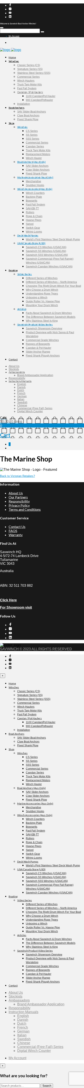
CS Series (32, 131)
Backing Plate (34, 196)
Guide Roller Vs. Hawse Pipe (43, 301)
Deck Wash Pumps (27, 235)
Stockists (14, 369)
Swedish (22, 402)
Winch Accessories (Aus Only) (34, 189)
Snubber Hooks (35, 185)
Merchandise (33, 181)
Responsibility (17, 378)
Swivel (30, 223)
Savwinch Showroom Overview (44, 328)
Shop (11, 123)
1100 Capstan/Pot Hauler (40, 96)
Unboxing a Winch (36, 297)
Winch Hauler (34, 158)
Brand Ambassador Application (35, 375)
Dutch (20, 390)
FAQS (13, 531)
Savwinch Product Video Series (35, 324)
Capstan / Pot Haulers (30, 92)
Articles (21, 309)
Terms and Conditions (25, 509)
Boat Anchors (16, 107)
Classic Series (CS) (28, 65)
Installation (23, 103)
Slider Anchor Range (38, 351)
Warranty (16, 535)
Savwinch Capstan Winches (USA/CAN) (49, 266)
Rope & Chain (34, 216)
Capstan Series (35, 146)
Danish (21, 387)
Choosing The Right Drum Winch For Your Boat (53, 285)
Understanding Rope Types (42, 293)
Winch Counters (35, 192)
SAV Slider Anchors (37, 165)
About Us (14, 366)
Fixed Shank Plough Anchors (43, 355)
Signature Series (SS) (30, 69)
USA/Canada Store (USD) (31, 243)
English (21, 384)
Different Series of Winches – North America (51, 282)
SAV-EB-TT (32, 208)
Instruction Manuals (20, 381)
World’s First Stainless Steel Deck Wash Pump (53, 239)
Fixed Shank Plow (27, 119)
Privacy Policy (19, 505)
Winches (14, 61)
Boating (13, 270)
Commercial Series (28, 76)
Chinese (22, 405)
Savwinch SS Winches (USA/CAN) (46, 251)
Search (46, 1085)
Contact (13, 359)
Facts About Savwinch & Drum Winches (49, 313)
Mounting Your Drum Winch (42, 305)
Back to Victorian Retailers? (17, 476)
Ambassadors (17, 372)
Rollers (30, 212)
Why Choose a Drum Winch (42, 289)
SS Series (31, 134)
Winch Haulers (25, 80)
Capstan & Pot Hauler (38, 347)
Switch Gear (33, 227)
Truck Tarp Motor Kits (29, 84)
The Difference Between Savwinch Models (50, 316)
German (22, 396)
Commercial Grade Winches (42, 340)
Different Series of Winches (42, 278)
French (21, 393)
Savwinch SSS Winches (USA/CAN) (47, 254)
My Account (14, 36)
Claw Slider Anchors (38, 169)
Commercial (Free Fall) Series (34, 408)
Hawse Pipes (33, 220)
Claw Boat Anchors (28, 115)
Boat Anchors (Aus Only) (31, 162)
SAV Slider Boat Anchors (31, 111)
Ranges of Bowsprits (38, 344)
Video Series (24, 274)
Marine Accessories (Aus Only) (35, 177)
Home (12, 57)
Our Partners (18, 497)
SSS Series (32, 138)
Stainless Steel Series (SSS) (33, 72)
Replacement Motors (38, 154)
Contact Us (17, 527)
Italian (20, 399)
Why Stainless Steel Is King (42, 320)
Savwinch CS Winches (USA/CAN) (46, 247)
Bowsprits (31, 200)
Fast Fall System (26, 88)
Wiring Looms (34, 231)
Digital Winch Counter (30, 411)
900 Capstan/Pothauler (39, 100)
